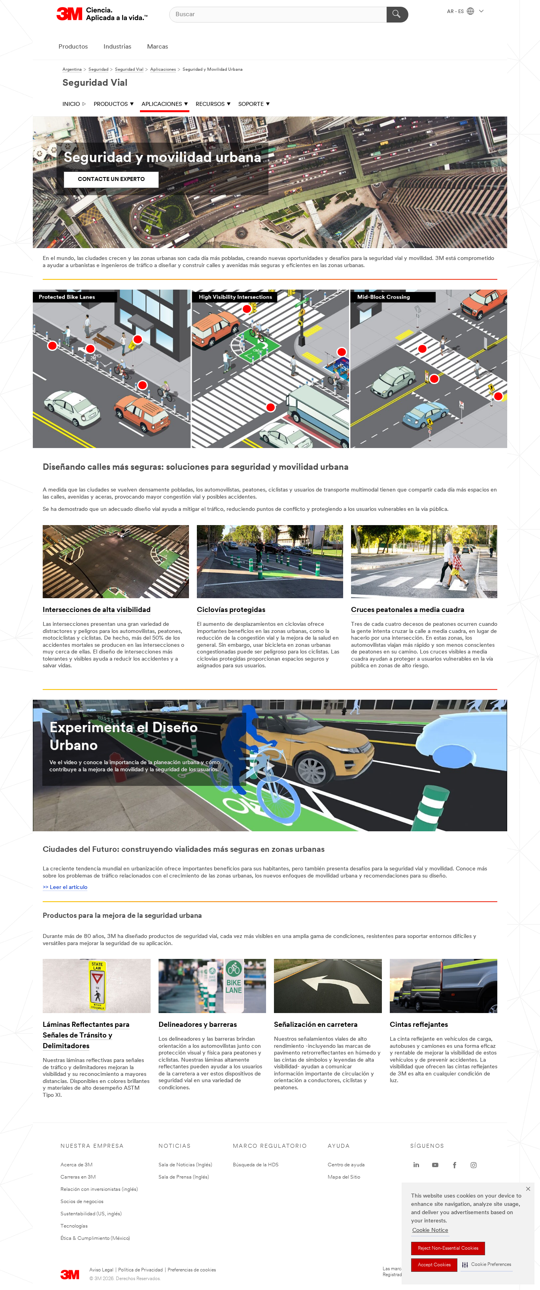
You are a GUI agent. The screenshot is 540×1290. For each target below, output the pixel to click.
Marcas (157, 47)
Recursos (210, 104)
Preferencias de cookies (192, 1270)
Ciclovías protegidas (231, 610)
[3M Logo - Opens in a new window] (102, 14)
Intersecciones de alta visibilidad (97, 610)
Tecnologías (74, 1226)
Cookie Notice (430, 1231)
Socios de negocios (82, 1201)
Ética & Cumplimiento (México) (95, 1238)
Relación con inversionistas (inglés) (99, 1189)
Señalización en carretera (316, 1025)
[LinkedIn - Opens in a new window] (416, 1165)
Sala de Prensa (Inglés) (184, 1177)
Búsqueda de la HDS (256, 1165)
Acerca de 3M (76, 1165)
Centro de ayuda (346, 1165)
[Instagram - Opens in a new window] (474, 1165)
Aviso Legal (101, 1270)
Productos (73, 47)
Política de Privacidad (140, 1270)
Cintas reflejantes (419, 1025)
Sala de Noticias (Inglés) (185, 1165)
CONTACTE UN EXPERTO (111, 180)
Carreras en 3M (78, 1177)
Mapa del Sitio (344, 1177)
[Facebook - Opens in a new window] (455, 1165)
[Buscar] (397, 15)
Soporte (251, 104)
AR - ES (456, 11)
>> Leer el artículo (65, 888)
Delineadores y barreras (198, 1025)
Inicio (71, 104)
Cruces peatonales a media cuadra (407, 610)
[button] (487, 1264)
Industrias (117, 47)
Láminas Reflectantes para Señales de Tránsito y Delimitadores (86, 1036)
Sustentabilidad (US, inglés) (91, 1214)
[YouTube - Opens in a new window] (435, 1165)
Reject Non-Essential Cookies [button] (448, 1248)
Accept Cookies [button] (434, 1265)
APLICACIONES (162, 104)
